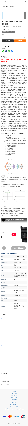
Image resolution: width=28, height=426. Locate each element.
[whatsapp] (9, 51)
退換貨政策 (14, 393)
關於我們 (14, 403)
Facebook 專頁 (14, 407)
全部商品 (5, 6)
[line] (3, 51)
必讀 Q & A (14, 395)
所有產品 (12, 6)
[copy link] (12, 51)
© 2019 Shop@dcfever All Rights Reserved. (14, 409)
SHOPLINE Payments (16, 423)
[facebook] (6, 51)
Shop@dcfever (14, 405)
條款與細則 (14, 397)
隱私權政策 (14, 399)
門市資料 (14, 391)
